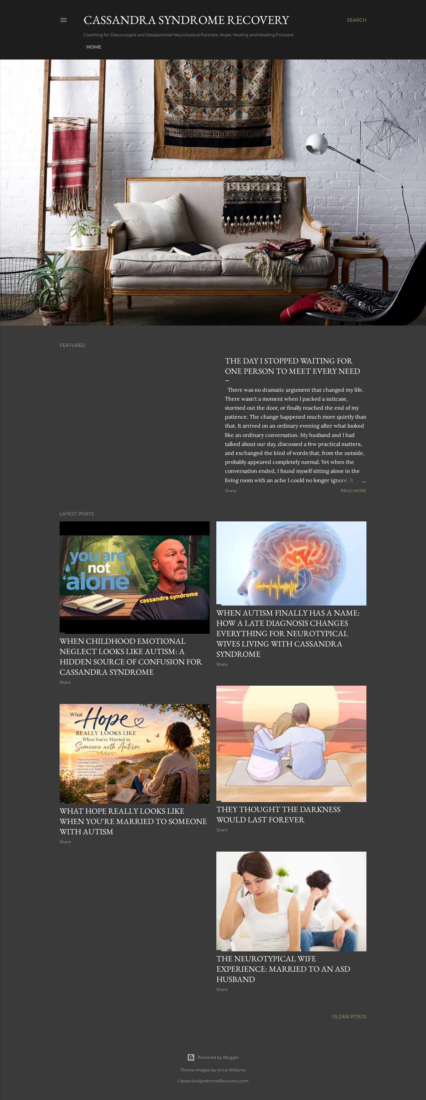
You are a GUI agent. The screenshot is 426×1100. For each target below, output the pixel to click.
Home (93, 47)
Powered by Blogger (218, 1057)
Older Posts (349, 1017)
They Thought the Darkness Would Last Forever (278, 814)
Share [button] (230, 490)
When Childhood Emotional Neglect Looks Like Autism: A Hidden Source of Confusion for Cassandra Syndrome (131, 656)
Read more (353, 490)
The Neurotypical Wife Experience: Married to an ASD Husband (283, 968)
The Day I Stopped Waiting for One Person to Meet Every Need (292, 365)
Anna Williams (231, 1069)
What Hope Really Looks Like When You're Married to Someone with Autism (133, 821)
